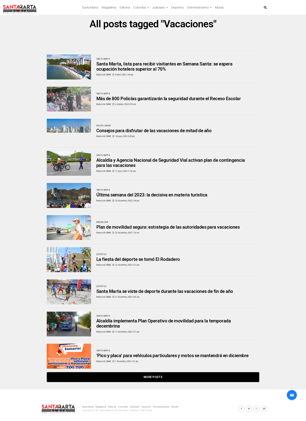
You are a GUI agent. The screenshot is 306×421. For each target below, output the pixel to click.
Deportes (177, 7)
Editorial (125, 7)
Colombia (140, 7)
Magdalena (109, 7)
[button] (292, 395)
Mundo (219, 7)
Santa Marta (90, 7)
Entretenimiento (198, 7)
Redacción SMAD (103, 74)
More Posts (153, 377)
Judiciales (158, 7)
